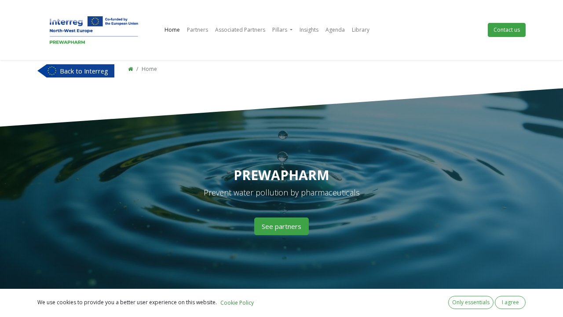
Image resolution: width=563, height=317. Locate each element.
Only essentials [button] (471, 302)
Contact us (507, 29)
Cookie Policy (237, 302)
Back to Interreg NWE (84, 71)
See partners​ (281, 226)
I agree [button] (510, 302)
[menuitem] (172, 29)
